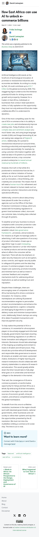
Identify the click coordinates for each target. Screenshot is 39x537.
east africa (6, 457)
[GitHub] (15, 39)
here (21, 441)
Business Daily (7, 47)
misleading (26, 244)
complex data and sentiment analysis (16, 130)
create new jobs (8, 124)
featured (11, 453)
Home (4, 497)
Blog (3, 504)
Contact (5, 507)
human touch (15, 184)
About (4, 501)
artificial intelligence (23, 453)
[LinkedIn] (10, 32)
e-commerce (16, 457)
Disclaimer (6, 511)
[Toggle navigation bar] (3, 3)
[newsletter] (17, 39)
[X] (10, 39)
